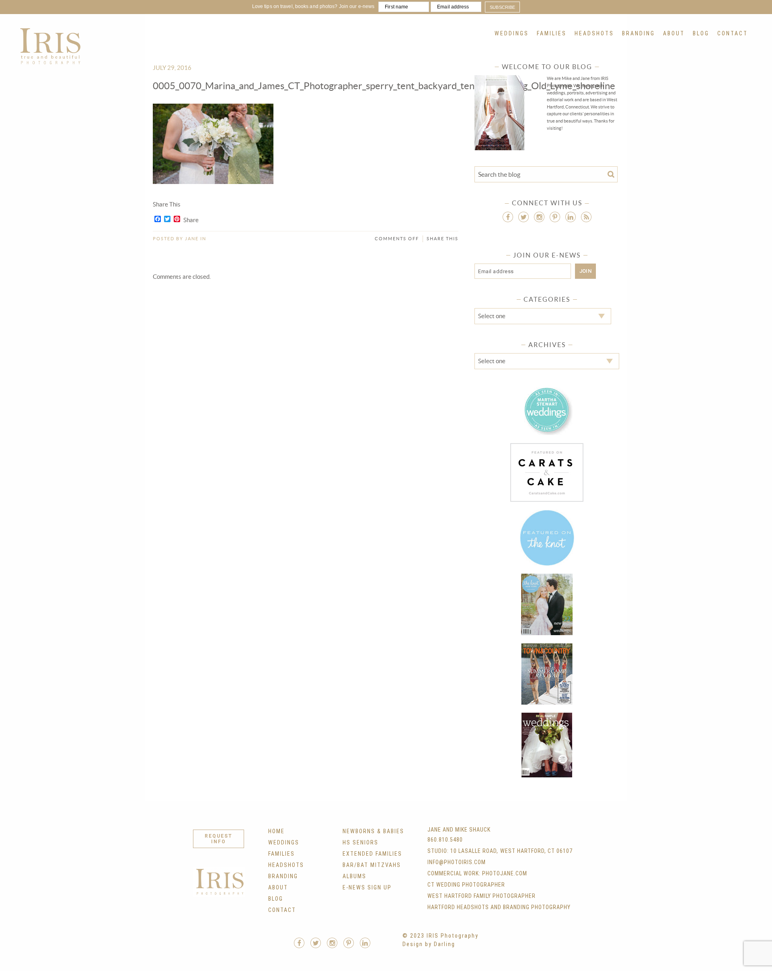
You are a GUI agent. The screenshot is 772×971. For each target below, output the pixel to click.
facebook (508, 217)
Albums (354, 876)
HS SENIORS (360, 842)
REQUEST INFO (218, 838)
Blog (701, 33)
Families (552, 33)
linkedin (570, 217)
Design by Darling (428, 944)
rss (586, 217)
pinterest (555, 217)
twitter (523, 217)
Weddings (512, 33)
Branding (638, 33)
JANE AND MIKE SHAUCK (459, 829)
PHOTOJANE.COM (504, 873)
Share (191, 220)
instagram (539, 217)
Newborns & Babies (373, 831)
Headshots (594, 33)
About (674, 33)
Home (276, 831)
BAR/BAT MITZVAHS (372, 865)
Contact (732, 33)
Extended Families (372, 853)
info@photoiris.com (456, 862)
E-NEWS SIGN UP (367, 887)
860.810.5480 (445, 839)
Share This (442, 238)
